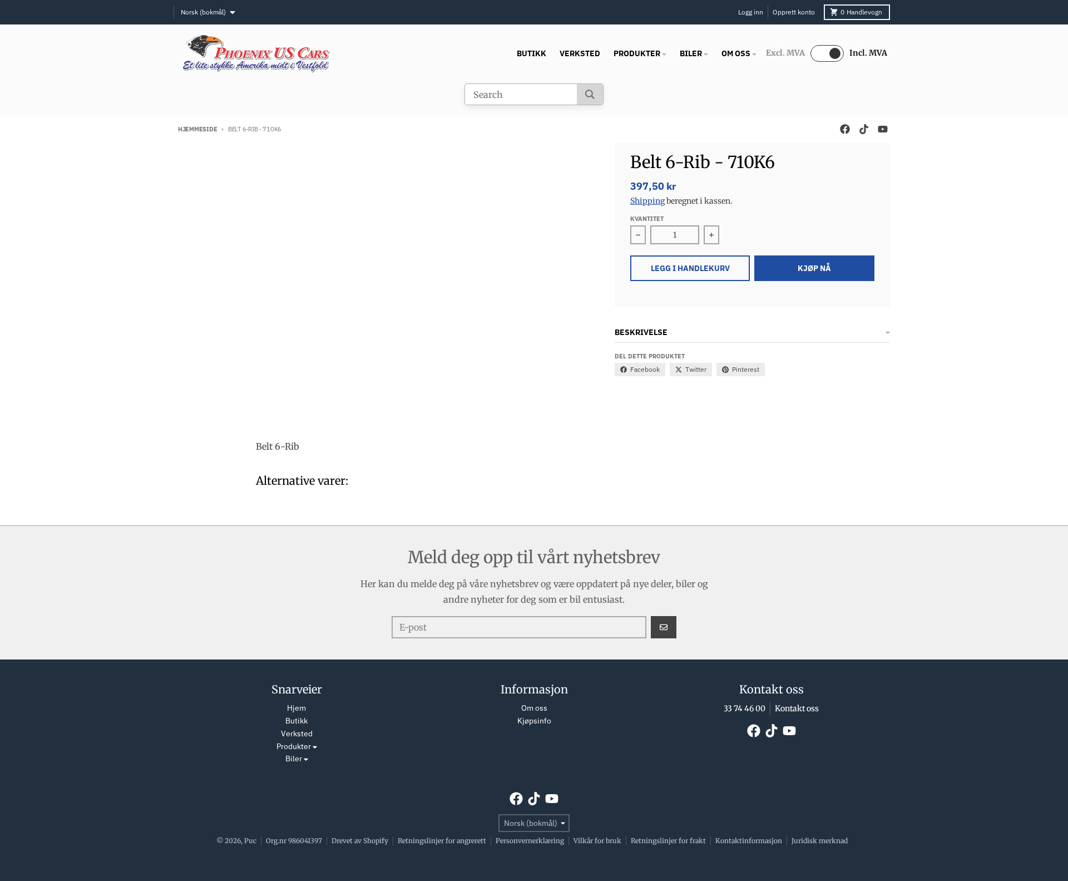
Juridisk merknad (820, 840)
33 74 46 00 (744, 708)
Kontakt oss (797, 708)
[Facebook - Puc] (845, 129)
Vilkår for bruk (597, 840)
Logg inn (750, 12)
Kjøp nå (814, 268)
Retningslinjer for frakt (668, 840)
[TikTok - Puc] (864, 129)
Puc (250, 840)
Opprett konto (794, 12)
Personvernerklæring (530, 840)
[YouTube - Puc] (883, 129)
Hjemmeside (197, 129)
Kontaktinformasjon (748, 840)
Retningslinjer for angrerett (442, 840)
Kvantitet (647, 219)
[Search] (590, 94)
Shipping (647, 201)
